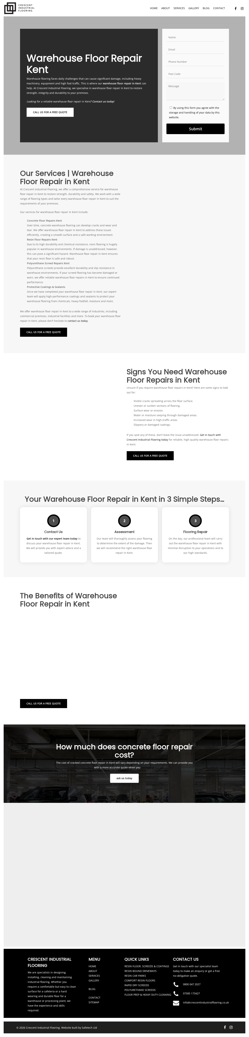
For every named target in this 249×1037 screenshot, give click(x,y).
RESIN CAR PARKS (135, 975)
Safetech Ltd (89, 1027)
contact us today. (78, 321)
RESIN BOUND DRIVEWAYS (140, 971)
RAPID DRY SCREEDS (136, 985)
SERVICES (94, 975)
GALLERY (94, 980)
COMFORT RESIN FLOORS (139, 980)
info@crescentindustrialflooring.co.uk (206, 1002)
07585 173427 (191, 993)
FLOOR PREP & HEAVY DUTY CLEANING (147, 994)
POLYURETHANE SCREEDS (140, 990)
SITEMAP (94, 1002)
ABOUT (93, 971)
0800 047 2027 (192, 984)
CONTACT (94, 997)
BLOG (92, 989)
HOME (92, 966)
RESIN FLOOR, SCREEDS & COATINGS (146, 966)
